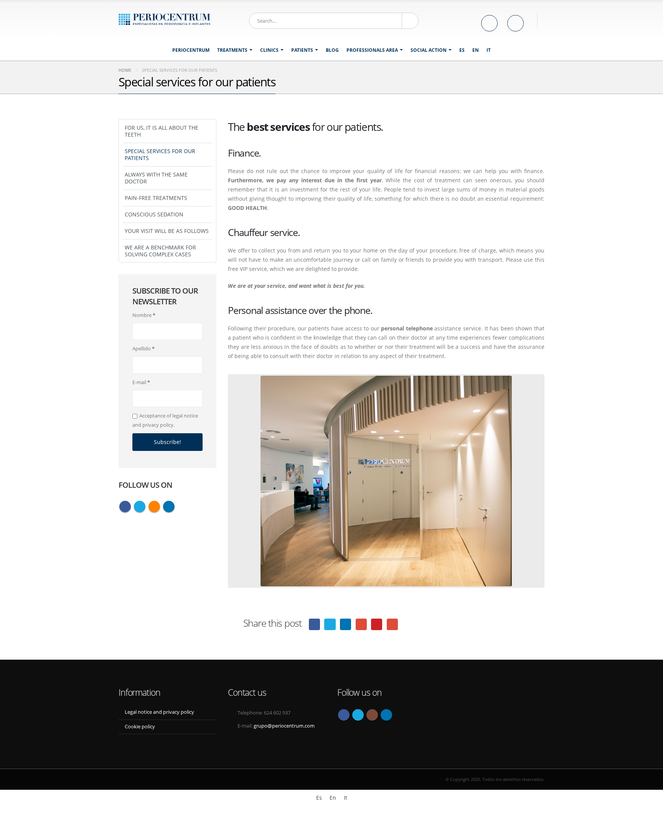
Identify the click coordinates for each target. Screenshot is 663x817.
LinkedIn (345, 624)
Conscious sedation (154, 214)
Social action (429, 50)
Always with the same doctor (156, 178)
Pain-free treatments (156, 197)
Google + (361, 624)
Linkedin (169, 506)
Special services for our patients (160, 154)
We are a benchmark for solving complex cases (160, 251)
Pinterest (376, 624)
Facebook (314, 624)
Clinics (269, 50)
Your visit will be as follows (167, 230)
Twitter (329, 624)
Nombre (143, 315)
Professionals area (372, 50)
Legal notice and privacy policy (159, 712)
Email (392, 624)
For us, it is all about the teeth (161, 131)
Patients (302, 50)
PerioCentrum (190, 50)
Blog (332, 50)
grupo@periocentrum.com (284, 726)
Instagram (372, 715)
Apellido (143, 348)
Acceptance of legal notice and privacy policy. (165, 420)
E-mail (141, 382)
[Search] (410, 20)
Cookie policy (140, 726)
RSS (154, 506)
